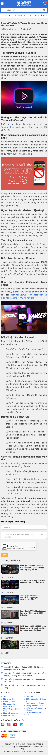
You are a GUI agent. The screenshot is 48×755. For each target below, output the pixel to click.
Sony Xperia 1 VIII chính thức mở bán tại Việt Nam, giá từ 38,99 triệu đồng (33, 613)
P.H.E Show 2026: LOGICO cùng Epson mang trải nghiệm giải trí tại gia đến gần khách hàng (33, 628)
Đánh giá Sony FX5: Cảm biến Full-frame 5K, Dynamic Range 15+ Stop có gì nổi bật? (32, 567)
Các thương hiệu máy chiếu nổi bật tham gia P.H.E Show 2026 (32, 582)
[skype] (21, 724)
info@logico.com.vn (36, 751)
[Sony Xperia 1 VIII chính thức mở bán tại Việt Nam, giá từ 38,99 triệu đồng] (10, 614)
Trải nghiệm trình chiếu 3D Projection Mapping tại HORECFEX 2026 (30, 598)
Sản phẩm (6, 693)
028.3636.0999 (16, 751)
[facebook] (3, 724)
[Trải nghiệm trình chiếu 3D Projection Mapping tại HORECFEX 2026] (10, 599)
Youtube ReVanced (10, 127)
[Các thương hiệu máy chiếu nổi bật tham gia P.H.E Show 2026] (10, 584)
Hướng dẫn (20, 15)
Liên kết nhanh (32, 693)
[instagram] (9, 724)
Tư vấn (7, 15)
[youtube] (15, 724)
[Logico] (23, 3)
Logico (28, 292)
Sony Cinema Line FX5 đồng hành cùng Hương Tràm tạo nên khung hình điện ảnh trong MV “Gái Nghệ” (32, 644)
